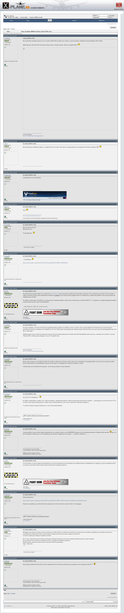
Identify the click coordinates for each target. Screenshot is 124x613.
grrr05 (6, 291)
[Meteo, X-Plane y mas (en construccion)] (5, 453)
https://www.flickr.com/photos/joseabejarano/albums (33, 135)
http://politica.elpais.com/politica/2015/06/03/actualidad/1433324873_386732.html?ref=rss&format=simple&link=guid (55, 500)
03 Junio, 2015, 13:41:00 (11, 492)
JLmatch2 (7, 225)
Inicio (11, 20)
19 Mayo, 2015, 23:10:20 (11, 253)
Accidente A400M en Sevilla (35, 17)
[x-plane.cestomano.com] (5, 421)
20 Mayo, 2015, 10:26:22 (11, 356)
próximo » (114, 23)
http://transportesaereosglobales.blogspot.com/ (32, 215)
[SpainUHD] (5, 317)
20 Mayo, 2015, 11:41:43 (11, 391)
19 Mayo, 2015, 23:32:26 (11, 288)
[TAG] (5, 284)
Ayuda (27, 20)
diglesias (6, 207)
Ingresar (74, 20)
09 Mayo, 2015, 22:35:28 (11, 172)
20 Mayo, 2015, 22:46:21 (11, 458)
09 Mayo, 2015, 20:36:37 (11, 36)
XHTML (113, 606)
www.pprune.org (55, 293)
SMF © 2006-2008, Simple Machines (66, 606)
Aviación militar (24, 17)
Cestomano (7, 394)
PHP (110, 606)
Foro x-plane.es (10, 15)
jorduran (6, 429)
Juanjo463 (7, 256)
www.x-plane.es (8, 606)
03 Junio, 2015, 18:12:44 (11, 527)
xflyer (6, 144)
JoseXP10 (7, 38)
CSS (117, 606)
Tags (50, 20)
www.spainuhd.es (26, 318)
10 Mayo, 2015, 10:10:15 (11, 204)
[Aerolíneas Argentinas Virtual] (5, 199)
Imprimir (113, 27)
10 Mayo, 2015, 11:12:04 (11, 222)
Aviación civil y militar (13, 17)
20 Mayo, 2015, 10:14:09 (11, 322)
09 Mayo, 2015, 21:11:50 (11, 141)
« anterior (109, 23)
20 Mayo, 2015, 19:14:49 (11, 426)
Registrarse (101, 20)
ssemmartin (7, 175)
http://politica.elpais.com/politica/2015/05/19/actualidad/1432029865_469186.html (45, 262)
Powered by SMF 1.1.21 (52, 606)
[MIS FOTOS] (5, 65)
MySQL (106, 606)
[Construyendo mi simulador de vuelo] (5, 216)
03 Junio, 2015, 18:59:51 (11, 558)
